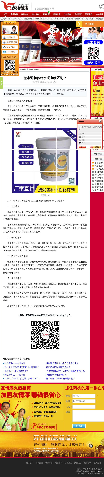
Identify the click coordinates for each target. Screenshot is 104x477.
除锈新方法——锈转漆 (15, 375)
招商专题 (56, 14)
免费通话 (96, 147)
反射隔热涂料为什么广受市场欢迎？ (62, 363)
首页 (5, 14)
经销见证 (78, 14)
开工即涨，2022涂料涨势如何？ (60, 378)
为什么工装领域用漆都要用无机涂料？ (22, 367)
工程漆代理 (69, 19)
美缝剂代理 (89, 19)
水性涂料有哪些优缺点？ (57, 375)
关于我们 (29, 463)
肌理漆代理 (79, 19)
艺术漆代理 (17, 19)
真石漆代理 (49, 19)
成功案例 (67, 14)
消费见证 (88, 14)
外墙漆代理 (59, 19)
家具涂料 (24, 14)
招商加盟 (46, 14)
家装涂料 (14, 14)
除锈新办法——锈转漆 (15, 363)
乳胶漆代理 (38, 19)
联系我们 (97, 463)
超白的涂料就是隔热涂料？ (58, 367)
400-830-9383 (97, 471)
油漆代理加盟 (27, 19)
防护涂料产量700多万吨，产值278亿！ (22, 378)
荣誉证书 (87, 463)
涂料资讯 (36, 82)
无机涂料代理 (5, 19)
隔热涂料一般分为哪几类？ (17, 371)
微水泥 (57, 110)
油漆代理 (28, 5)
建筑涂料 (35, 14)
